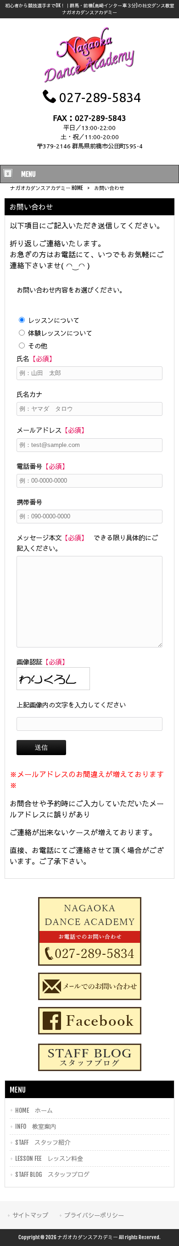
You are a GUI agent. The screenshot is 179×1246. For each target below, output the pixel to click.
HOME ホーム (34, 1110)
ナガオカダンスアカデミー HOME (46, 188)
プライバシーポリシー (94, 1215)
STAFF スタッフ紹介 (42, 1142)
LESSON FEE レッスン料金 (49, 1158)
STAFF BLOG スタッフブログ (52, 1174)
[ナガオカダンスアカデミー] (89, 82)
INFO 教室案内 (35, 1126)
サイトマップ (30, 1215)
